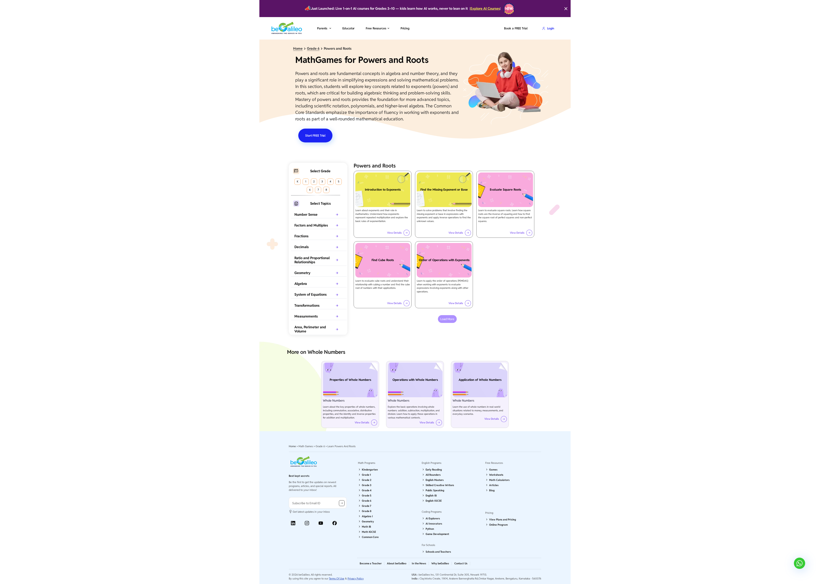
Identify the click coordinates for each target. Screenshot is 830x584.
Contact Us (460, 563)
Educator (348, 28)
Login (550, 28)
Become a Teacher (370, 563)
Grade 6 (313, 48)
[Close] (566, 8)
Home (298, 48)
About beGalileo (396, 563)
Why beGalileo (440, 563)
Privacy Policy (356, 578)
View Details (394, 232)
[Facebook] (334, 523)
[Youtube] (320, 523)
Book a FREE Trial (515, 28)
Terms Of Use (336, 578)
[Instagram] (307, 523)
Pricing (405, 28)
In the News (419, 563)
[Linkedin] (293, 523)
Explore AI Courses (485, 8)
